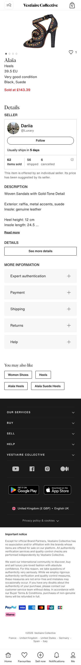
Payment (17, 292)
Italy (45, 641)
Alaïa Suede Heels (48, 386)
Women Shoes (18, 375)
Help (14, 341)
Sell (11, 433)
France (13, 638)
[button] (72, 5)
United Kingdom (28, 638)
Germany (64, 638)
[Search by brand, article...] (8, 5)
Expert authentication (28, 276)
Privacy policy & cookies (38, 520)
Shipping (17, 308)
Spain (36, 641)
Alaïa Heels (16, 386)
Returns (16, 325)
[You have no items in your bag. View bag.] (72, 5)
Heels (43, 375)
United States (48, 638)
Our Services (19, 412)
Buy (10, 423)
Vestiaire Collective (26, 455)
